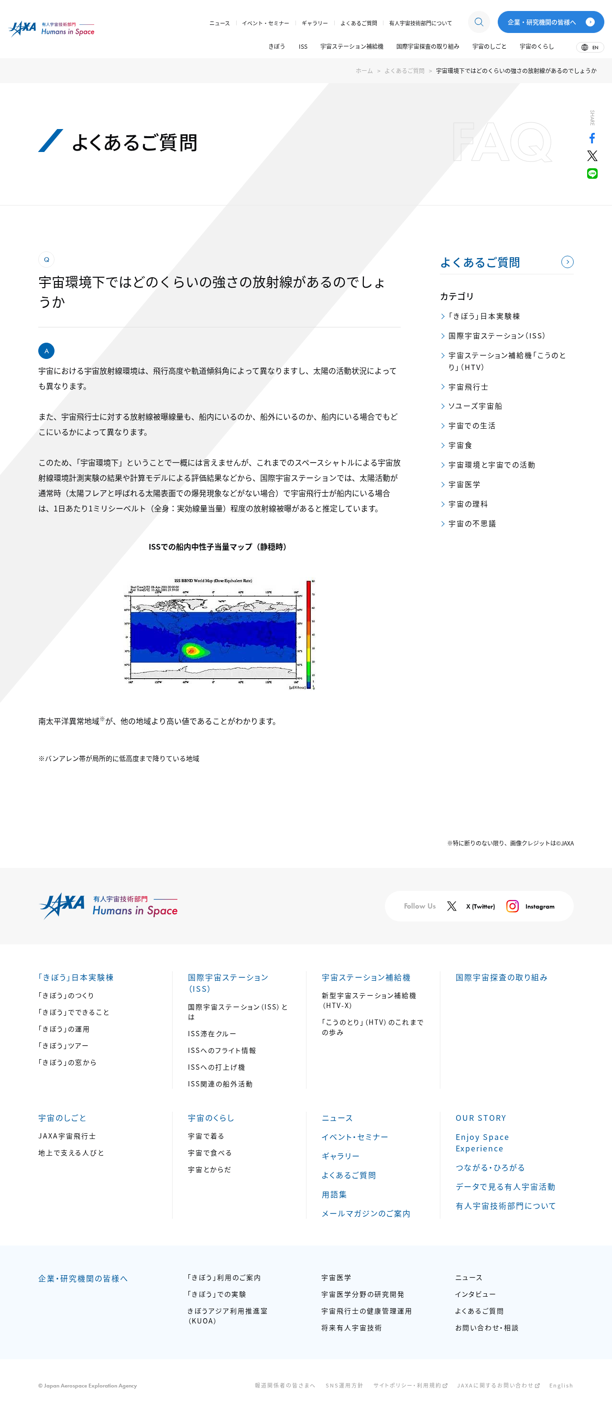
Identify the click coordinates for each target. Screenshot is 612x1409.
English (561, 1385)
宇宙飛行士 (468, 386)
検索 (479, 22)
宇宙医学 (464, 484)
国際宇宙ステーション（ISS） (497, 335)
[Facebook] (592, 140)
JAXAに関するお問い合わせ (495, 1385)
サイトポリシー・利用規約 (407, 1385)
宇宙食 (460, 445)
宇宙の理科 (468, 504)
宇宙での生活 (472, 425)
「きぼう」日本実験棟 (484, 316)
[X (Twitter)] (592, 157)
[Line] (592, 175)
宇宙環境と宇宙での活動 (492, 464)
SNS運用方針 (345, 1385)
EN (595, 47)
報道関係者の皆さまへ (285, 1385)
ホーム (364, 70)
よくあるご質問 (404, 70)
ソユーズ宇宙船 (475, 406)
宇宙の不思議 (472, 523)
